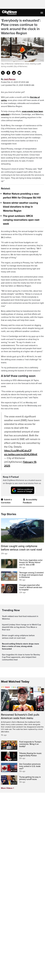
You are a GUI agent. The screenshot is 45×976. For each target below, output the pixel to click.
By (8, 79)
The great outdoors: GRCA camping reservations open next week (21, 219)
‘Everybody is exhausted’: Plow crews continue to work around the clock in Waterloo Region (21, 26)
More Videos (6, 788)
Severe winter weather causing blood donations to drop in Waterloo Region (20, 206)
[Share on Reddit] (14, 73)
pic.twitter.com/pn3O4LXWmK (20, 454)
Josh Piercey (9, 79)
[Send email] (19, 73)
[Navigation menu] (42, 12)
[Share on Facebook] (8, 73)
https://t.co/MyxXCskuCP (18, 450)
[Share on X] (3, 73)
